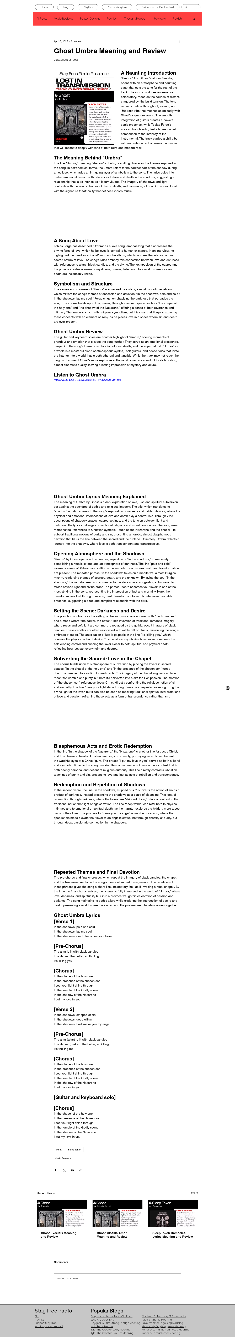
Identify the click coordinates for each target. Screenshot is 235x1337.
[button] (194, 18)
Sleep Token (74, 1149)
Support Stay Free (46, 1325)
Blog (37, 1319)
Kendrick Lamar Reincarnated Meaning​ (166, 1332)
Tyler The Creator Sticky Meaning (110, 1332)
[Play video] (117, 413)
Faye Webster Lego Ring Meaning (162, 1325)
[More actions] (179, 41)
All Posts (42, 19)
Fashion (112, 19)
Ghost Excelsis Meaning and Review (58, 1234)
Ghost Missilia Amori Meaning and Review (112, 1234)
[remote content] (117, 215)
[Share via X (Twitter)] (64, 1170)
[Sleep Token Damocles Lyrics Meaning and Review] (173, 1213)
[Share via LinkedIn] (72, 1170)
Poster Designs (90, 19)
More (176, 19)
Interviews (159, 19)
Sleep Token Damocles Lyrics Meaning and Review (173, 1234)
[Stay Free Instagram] (228, 688)
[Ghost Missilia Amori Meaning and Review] (118, 1213)
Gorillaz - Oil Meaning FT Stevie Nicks (164, 1319)
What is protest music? (49, 1329)
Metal (59, 1149)
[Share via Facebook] (55, 1170)
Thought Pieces (134, 19)
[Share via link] (80, 1170)
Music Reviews (63, 19)
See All (194, 1192)
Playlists (39, 1322)
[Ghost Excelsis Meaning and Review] (62, 1213)
